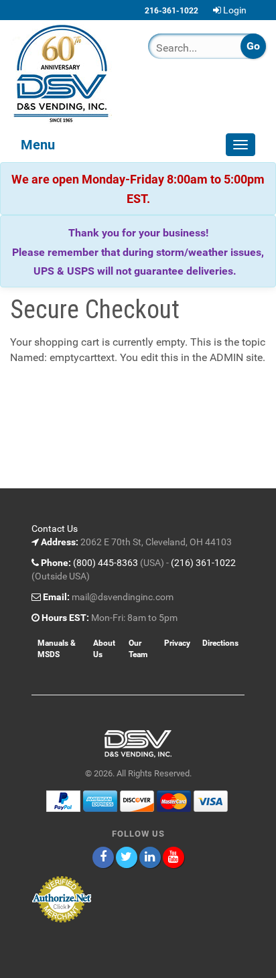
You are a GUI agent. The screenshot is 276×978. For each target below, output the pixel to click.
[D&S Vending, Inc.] (69, 73)
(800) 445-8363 (105, 562)
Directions (220, 643)
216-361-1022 (171, 10)
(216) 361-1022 (203, 562)
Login (235, 10)
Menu (38, 145)
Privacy (177, 643)
